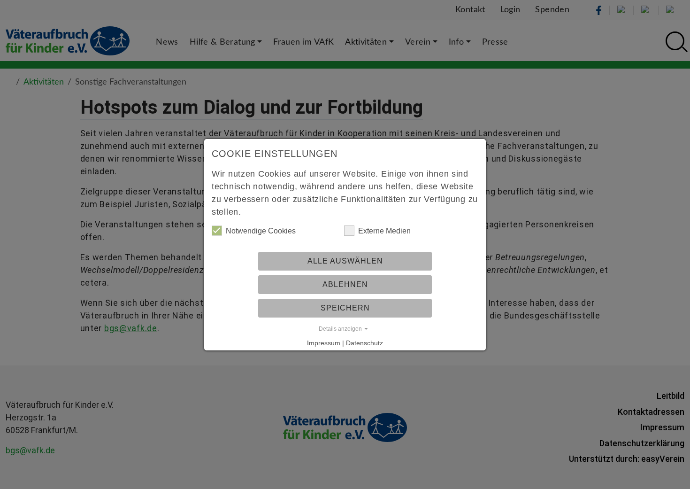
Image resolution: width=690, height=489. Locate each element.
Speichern (345, 308)
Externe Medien (384, 231)
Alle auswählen (345, 261)
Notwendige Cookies (261, 231)
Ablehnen (345, 284)
